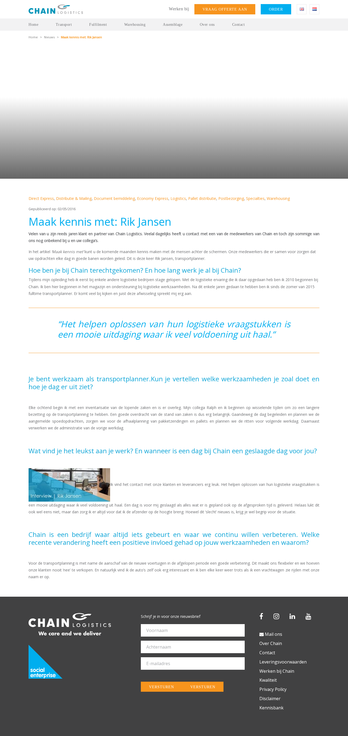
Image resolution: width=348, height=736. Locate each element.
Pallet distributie (202, 198)
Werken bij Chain (276, 671)
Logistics (178, 198)
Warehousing (135, 25)
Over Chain (270, 643)
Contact (238, 25)
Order (276, 9)
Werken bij (179, 9)
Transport (64, 25)
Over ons (207, 25)
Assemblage (172, 25)
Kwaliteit (268, 680)
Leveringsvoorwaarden (283, 662)
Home (33, 25)
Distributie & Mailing (74, 198)
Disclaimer (270, 699)
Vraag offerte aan (225, 9)
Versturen (161, 687)
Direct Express (41, 198)
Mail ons (273, 634)
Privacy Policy (273, 689)
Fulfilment (98, 25)
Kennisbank (271, 708)
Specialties (255, 198)
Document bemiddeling (114, 198)
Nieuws (49, 37)
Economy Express (152, 198)
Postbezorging (231, 198)
